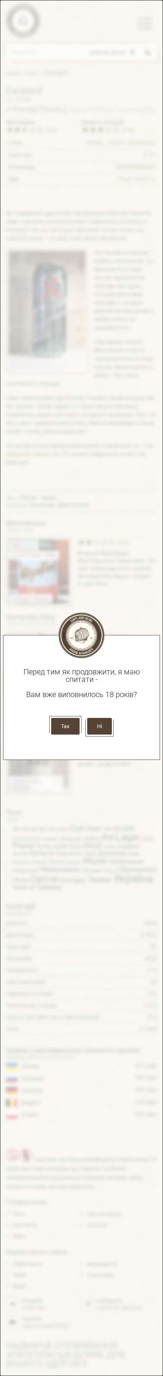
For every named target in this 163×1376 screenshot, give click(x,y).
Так (65, 726)
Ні (99, 726)
